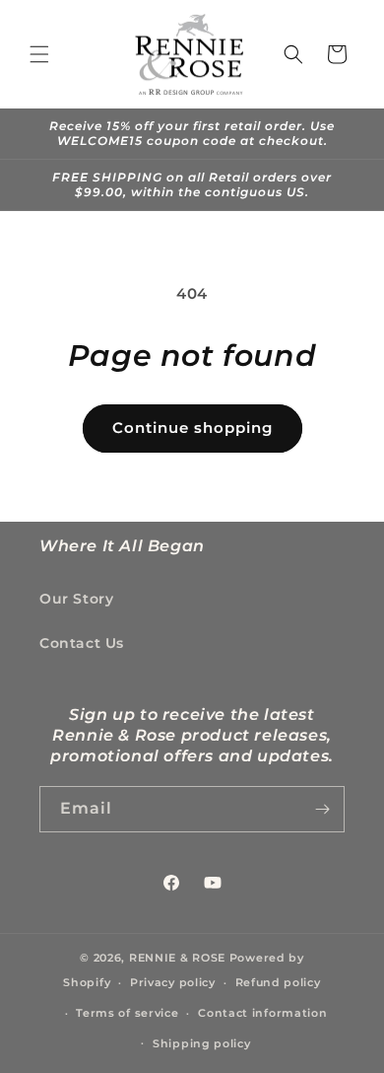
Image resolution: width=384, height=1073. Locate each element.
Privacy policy (173, 982)
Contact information (262, 1013)
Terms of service (127, 1013)
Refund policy (278, 982)
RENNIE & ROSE (177, 958)
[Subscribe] (322, 809)
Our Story (76, 599)
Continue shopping (192, 427)
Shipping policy (202, 1043)
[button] (39, 54)
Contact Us (81, 643)
